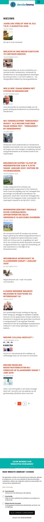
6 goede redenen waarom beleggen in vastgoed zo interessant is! (17, 293)
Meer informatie (7, 487)
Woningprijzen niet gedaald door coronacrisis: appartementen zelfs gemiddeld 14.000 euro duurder (21, 213)
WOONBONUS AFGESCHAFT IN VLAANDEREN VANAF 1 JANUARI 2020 (19, 261)
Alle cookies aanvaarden (22, 513)
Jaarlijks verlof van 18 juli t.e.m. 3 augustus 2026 (19, 24)
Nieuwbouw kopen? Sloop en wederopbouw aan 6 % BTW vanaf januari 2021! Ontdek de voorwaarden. (21, 167)
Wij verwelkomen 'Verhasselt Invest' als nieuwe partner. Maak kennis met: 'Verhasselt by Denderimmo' (20, 124)
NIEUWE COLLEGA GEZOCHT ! (18, 337)
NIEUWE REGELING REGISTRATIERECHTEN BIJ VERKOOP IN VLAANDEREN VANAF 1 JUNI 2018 (21, 369)
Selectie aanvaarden (22, 518)
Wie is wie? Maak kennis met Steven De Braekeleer (19, 89)
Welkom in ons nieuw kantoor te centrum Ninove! (21, 52)
